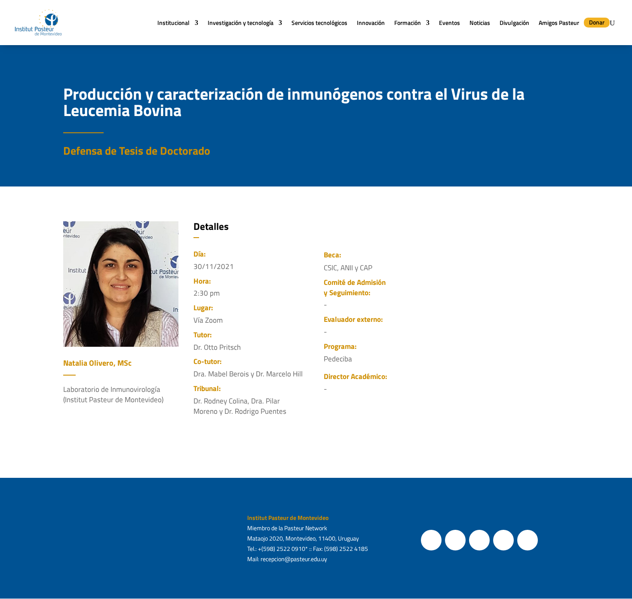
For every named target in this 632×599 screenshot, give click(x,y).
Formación (407, 22)
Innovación (371, 22)
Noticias (479, 22)
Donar (596, 22)
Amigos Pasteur (559, 22)
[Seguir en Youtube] (503, 540)
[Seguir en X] (455, 540)
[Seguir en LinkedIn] (527, 540)
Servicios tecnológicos (319, 22)
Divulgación (514, 22)
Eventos (449, 22)
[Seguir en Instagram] (479, 540)
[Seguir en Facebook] (431, 540)
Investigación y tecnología (240, 22)
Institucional (173, 22)
